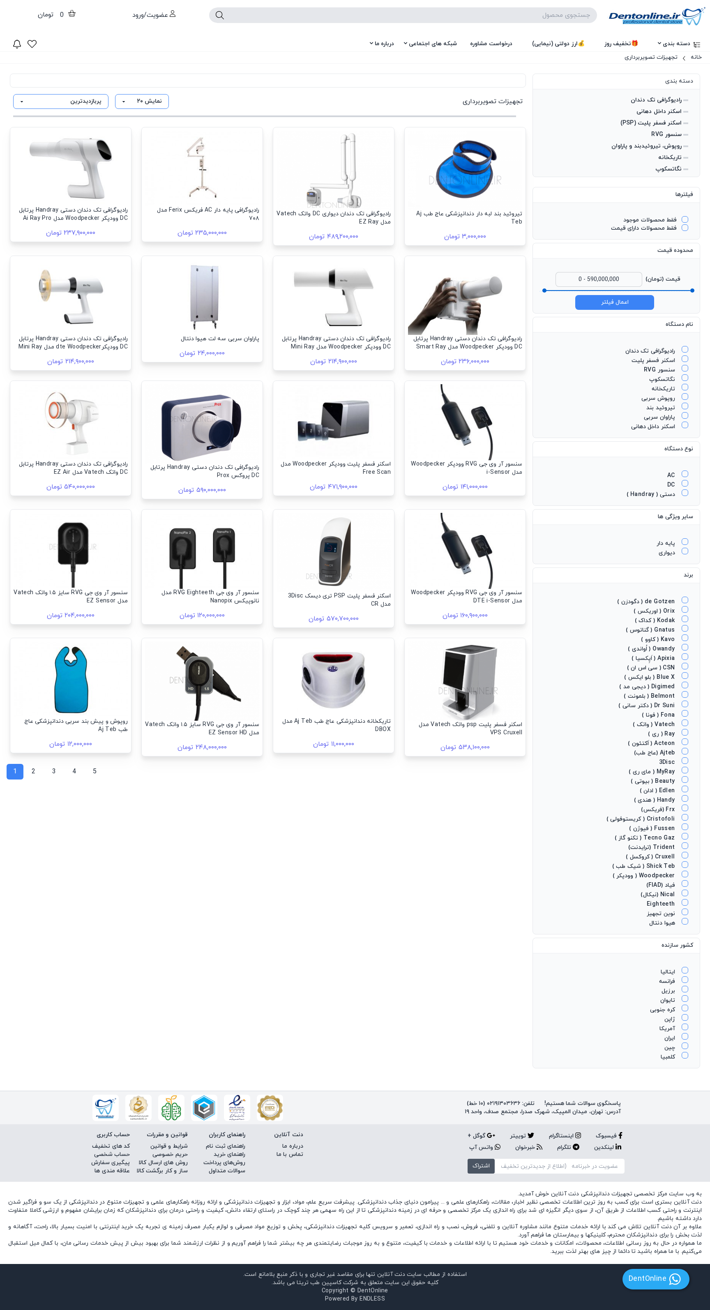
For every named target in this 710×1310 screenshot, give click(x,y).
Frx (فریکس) (659, 810)
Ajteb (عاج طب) (655, 753)
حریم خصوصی (169, 1154)
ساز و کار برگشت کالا (162, 1171)
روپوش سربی (659, 398)
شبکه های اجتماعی (433, 44)
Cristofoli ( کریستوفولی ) (641, 819)
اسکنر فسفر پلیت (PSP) (651, 123)
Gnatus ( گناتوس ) (651, 630)
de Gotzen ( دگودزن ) (647, 602)
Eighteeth (662, 904)
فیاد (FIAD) (661, 885)
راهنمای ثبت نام (225, 1146)
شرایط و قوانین (169, 1146)
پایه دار (667, 543)
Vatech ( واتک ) (655, 725)
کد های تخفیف (111, 1146)
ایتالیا (669, 972)
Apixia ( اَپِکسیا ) (654, 658)
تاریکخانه (670, 157)
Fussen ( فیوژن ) (653, 829)
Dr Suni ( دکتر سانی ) (647, 706)
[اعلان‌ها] (17, 44)
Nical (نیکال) (659, 895)
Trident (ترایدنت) (652, 847)
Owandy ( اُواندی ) (652, 649)
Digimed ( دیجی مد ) (648, 687)
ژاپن (670, 1019)
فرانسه (668, 981)
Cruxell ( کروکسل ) (651, 857)
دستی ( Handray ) (652, 494)
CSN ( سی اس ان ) (652, 668)
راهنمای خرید (229, 1154)
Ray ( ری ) (662, 734)
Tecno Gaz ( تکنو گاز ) (646, 838)
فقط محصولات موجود (650, 220)
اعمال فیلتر (615, 302)
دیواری (668, 553)
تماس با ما (290, 1154)
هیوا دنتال (663, 923)
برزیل (669, 991)
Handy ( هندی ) (655, 800)
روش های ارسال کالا (162, 1163)
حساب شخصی (112, 1154)
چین (670, 1048)
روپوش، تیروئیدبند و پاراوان (646, 146)
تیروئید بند (661, 408)
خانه (696, 57)
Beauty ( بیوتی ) (654, 781)
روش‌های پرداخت (224, 1163)
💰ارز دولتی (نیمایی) (558, 44)
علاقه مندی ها (112, 1171)
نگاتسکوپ (668, 169)
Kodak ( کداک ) (656, 621)
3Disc (668, 762)
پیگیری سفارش (110, 1163)
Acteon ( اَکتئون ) (652, 743)
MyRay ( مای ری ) (653, 772)
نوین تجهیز (662, 914)
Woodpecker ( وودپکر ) (645, 876)
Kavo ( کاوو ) (659, 639)
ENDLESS (372, 1299)
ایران (670, 1038)
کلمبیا (669, 1057)
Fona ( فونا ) (659, 715)
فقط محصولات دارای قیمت (644, 228)
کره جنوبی (663, 1010)
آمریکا (668, 1029)
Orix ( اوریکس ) (655, 611)
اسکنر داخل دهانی (659, 111)
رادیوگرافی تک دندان (656, 100)
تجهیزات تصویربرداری (651, 57)
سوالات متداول (227, 1171)
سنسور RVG (666, 134)
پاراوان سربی (660, 417)
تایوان (668, 1000)
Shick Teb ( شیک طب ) (644, 866)
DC (672, 485)
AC (672, 476)
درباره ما (384, 44)
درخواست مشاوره (491, 44)
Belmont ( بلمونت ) (650, 696)
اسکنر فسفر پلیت (654, 360)
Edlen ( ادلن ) (658, 791)
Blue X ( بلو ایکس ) (650, 677)
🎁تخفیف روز (621, 44)
